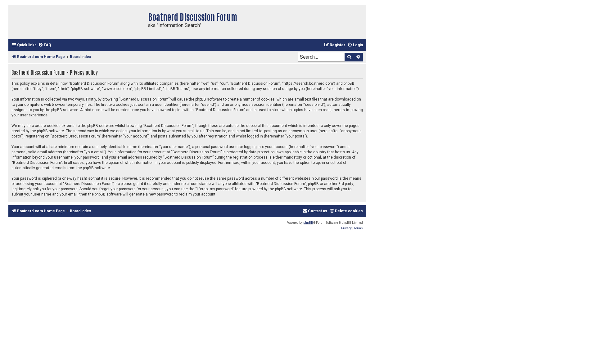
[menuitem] (44, 45)
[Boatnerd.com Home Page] (76, 22)
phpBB (308, 222)
